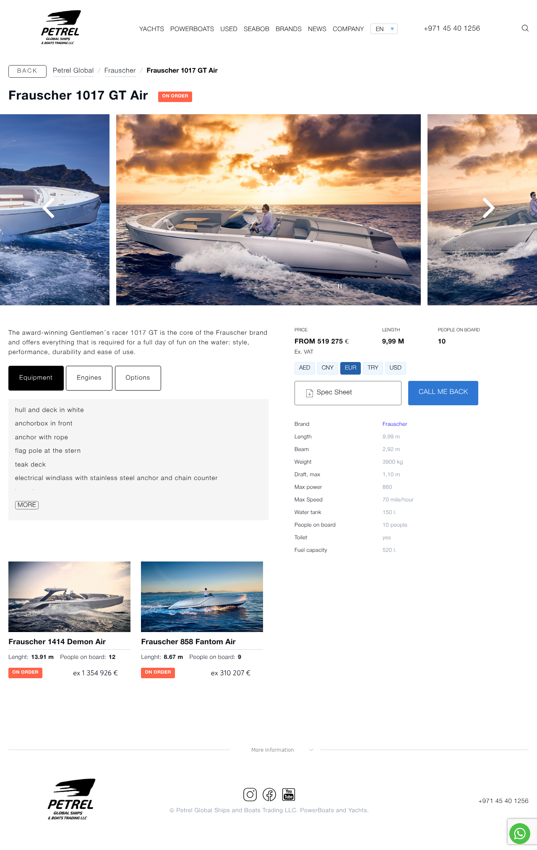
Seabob (256, 29)
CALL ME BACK (443, 393)
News (317, 29)
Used (229, 29)
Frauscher (395, 424)
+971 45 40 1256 (503, 801)
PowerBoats (192, 29)
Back (27, 71)
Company (348, 29)
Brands (289, 29)
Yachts (151, 29)
